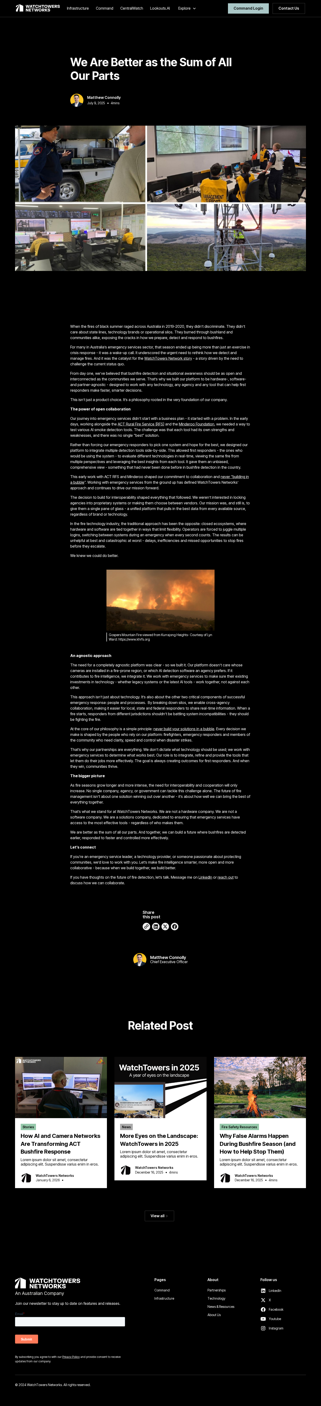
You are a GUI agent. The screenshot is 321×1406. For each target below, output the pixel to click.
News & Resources (220, 1307)
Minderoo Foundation (196, 424)
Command (162, 1290)
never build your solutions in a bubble (183, 728)
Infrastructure (164, 1298)
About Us (214, 1315)
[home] (38, 8)
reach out (226, 877)
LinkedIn (205, 877)
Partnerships (216, 1290)
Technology (216, 1298)
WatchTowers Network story (168, 358)
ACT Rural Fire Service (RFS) (141, 424)
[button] (187, 8)
